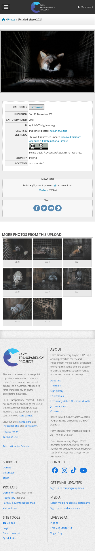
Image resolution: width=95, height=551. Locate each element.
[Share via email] (51, 208)
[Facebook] (55, 470)
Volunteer (8, 472)
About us (55, 380)
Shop (6, 477)
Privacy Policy (11, 431)
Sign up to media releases (65, 508)
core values (25, 415)
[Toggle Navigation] (6, 7)
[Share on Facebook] (36, 208)
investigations (11, 425)
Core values (57, 396)
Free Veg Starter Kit (61, 527)
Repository (14, 497)
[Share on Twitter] (44, 208)
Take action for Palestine (17, 446)
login (54, 185)
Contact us (56, 411)
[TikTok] (73, 470)
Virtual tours (10, 508)
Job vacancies (58, 406)
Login (6, 528)
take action (31, 425)
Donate (7, 467)
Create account (11, 533)
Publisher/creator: (39, 130)
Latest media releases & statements (70, 502)
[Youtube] (83, 470)
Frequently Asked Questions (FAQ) (69, 401)
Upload (10, 522)
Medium (43, 190)
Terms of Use (10, 436)
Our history (56, 390)
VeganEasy (56, 533)
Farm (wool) (36, 107)
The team (55, 385)
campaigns (25, 421)
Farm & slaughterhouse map (19, 502)
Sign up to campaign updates (67, 488)
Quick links (9, 538)
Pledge (54, 522)
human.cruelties (58, 130)
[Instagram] (64, 470)
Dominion (17, 492)
